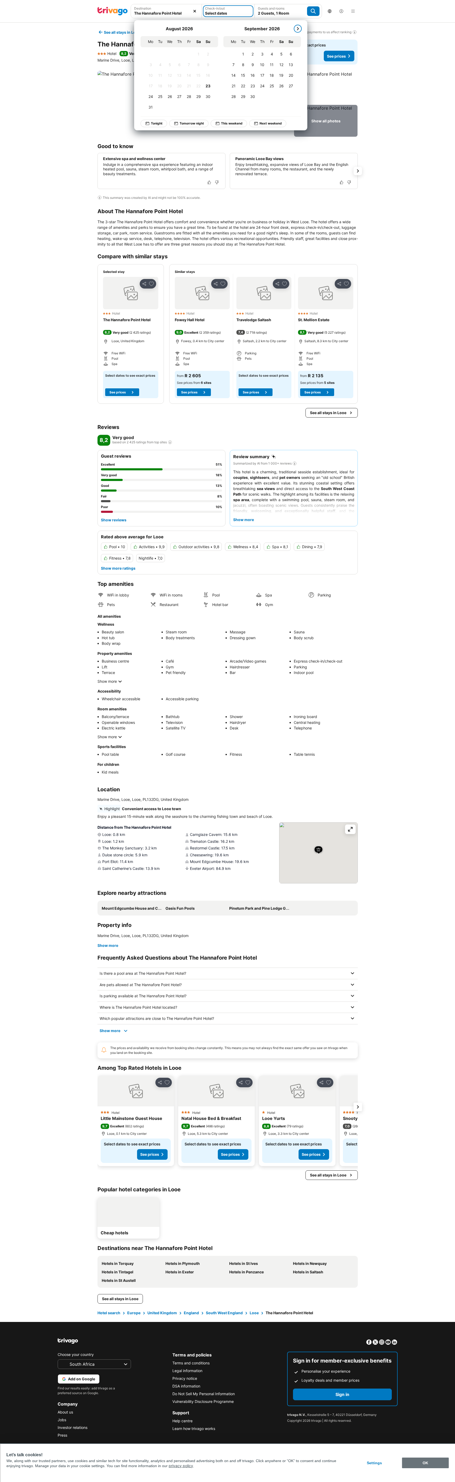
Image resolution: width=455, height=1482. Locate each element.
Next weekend (271, 123)
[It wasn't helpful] (217, 182)
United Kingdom (162, 1313)
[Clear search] (194, 11)
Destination (142, 8)
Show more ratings (118, 568)
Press (62, 1435)
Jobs (62, 1419)
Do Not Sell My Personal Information (203, 1393)
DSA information (186, 1386)
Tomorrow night (192, 123)
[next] (298, 28)
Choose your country (76, 1354)
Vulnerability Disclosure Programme (203, 1401)
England (191, 1313)
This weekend (232, 123)
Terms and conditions (191, 1363)
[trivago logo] (112, 11)
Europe (134, 1313)
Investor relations (72, 1427)
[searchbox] (166, 13)
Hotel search (108, 1313)
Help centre (182, 1421)
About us (65, 1412)
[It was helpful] (209, 182)
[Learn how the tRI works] (170, 442)
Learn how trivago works (193, 1428)
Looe (254, 1313)
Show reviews (113, 520)
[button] (166, 11)
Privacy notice (184, 1378)
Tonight (157, 123)
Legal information (187, 1370)
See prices (336, 56)
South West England (224, 1313)
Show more (107, 681)
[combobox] (166, 11)
